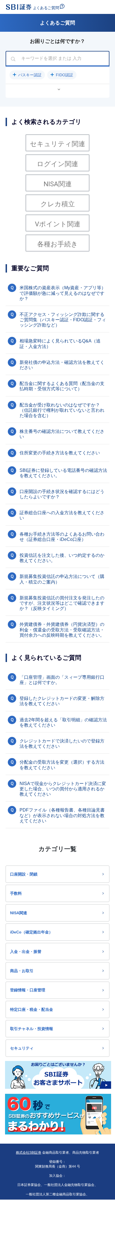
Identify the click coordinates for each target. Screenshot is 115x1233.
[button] (27, 74)
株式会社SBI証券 (28, 1152)
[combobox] (57, 59)
